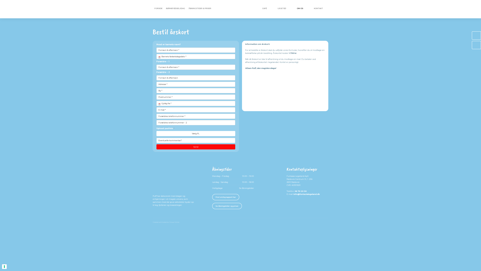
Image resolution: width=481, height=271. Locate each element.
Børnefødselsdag (175, 8)
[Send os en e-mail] (476, 45)
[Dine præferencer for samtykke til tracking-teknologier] (4, 266)
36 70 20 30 (301, 191)
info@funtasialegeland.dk (306, 194)
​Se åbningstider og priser (227, 206)
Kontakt (318, 8)
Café (264, 8)
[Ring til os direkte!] (476, 35)
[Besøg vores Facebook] (155, 213)
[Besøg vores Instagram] (163, 213)
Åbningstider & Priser (200, 8)
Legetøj (282, 8)
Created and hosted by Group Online (166, 222)
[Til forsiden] (240, 9)
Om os (300, 8)
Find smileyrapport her (226, 197)
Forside (158, 8)
